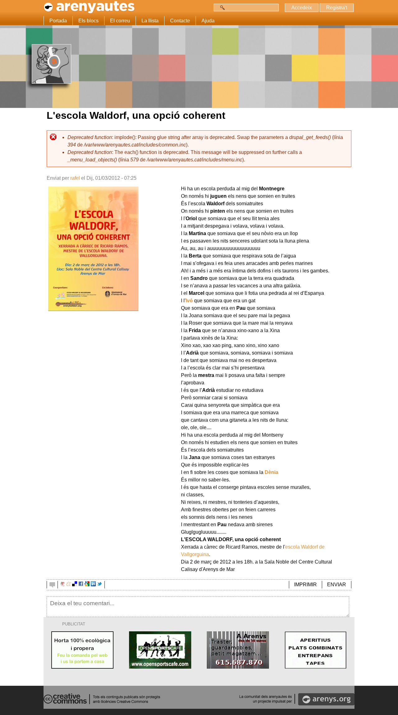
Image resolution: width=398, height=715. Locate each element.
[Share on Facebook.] (80, 584)
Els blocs (88, 20)
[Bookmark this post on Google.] (87, 584)
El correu (120, 20)
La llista (150, 20)
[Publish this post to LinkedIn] (93, 584)
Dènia (271, 472)
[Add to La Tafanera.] (62, 584)
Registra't (336, 7)
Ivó (189, 300)
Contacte (180, 20)
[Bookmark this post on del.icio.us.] (74, 584)
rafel (75, 178)
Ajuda (208, 20)
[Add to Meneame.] (68, 584)
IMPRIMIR (305, 584)
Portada (58, 20)
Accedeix (301, 7)
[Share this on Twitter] (99, 584)
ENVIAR (336, 584)
